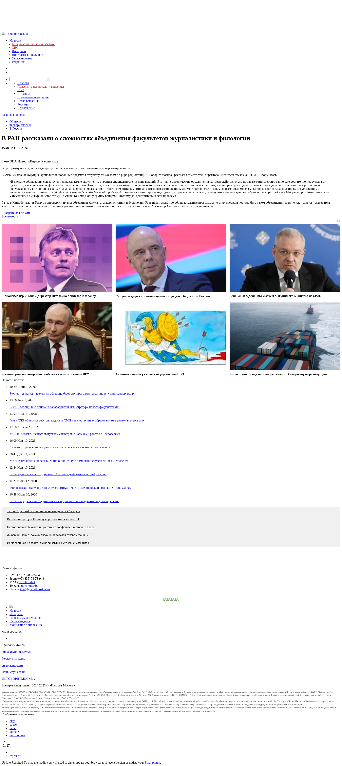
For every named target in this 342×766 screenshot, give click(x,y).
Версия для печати (17, 213)
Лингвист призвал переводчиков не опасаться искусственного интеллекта (60, 447)
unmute (14, 731)
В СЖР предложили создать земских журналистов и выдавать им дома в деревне (64, 501)
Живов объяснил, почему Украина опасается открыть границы (47, 534)
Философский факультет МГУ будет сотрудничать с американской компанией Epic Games (70, 487)
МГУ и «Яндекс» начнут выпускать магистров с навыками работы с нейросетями (65, 434)
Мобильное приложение (26, 624)
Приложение (26, 108)
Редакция (18, 62)
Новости (15, 40)
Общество (16, 121)
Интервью (19, 51)
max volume (17, 735)
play (12, 721)
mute (13, 728)
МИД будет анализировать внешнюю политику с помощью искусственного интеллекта (69, 460)
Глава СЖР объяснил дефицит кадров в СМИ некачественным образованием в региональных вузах (77, 420)
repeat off (15, 755)
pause (13, 724)
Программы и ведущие (27, 54)
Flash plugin (152, 762)
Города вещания (12, 665)
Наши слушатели (13, 672)
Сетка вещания (22, 58)
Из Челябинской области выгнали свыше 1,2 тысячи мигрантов (48, 542)
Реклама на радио (13, 658)
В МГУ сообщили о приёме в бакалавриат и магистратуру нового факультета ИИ (65, 407)
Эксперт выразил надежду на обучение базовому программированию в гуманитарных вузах (72, 393)
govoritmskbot (26, 582)
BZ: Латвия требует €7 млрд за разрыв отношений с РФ (43, 519)
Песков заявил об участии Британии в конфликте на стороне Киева (51, 527)
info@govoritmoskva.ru (35, 589)
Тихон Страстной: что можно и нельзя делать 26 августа (43, 511)
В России (16, 128)
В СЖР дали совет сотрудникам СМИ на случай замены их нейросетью (58, 474)
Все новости (10, 216)
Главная (7, 114)
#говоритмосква (20, 125)
